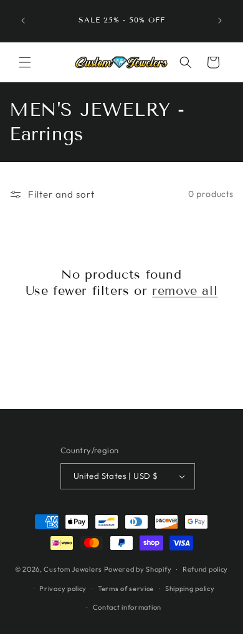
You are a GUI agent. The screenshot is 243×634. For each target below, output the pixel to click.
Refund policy (205, 569)
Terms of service (126, 588)
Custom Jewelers (73, 569)
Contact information (127, 607)
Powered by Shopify (138, 569)
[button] (25, 62)
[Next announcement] (220, 20)
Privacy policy (63, 588)
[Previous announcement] (23, 20)
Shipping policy (190, 588)
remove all (184, 290)
